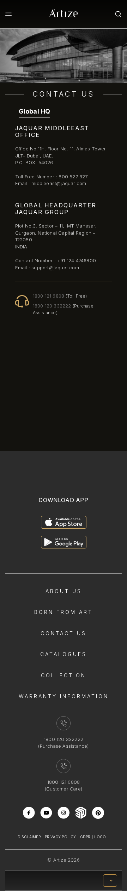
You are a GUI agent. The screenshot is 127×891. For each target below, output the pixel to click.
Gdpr (85, 837)
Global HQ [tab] (34, 111)
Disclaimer (29, 837)
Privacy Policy (60, 837)
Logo (100, 837)
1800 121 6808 (60, 296)
